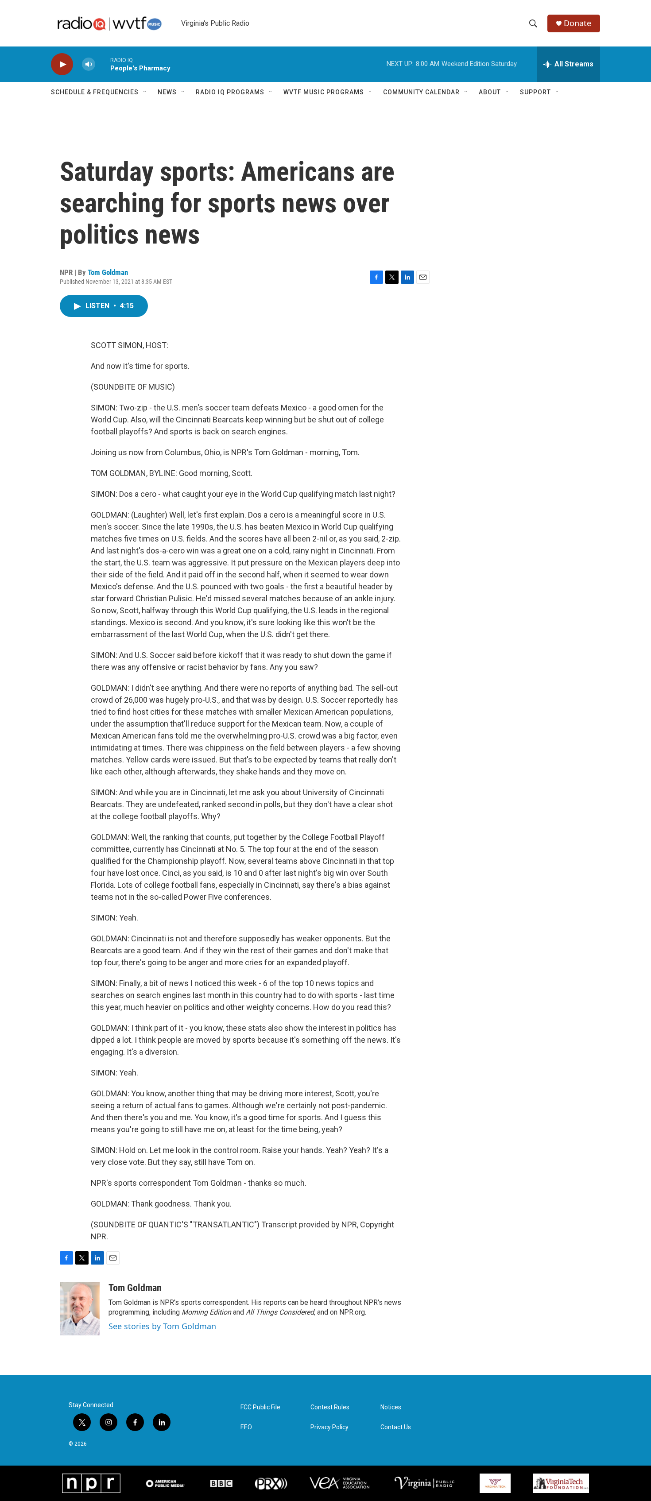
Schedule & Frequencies (95, 92)
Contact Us (395, 1427)
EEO (246, 1427)
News (167, 92)
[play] (62, 64)
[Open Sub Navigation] (145, 92)
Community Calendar (421, 92)
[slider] (102, 64)
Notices (390, 1407)
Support (535, 92)
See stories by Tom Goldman (162, 1326)
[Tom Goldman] (80, 1308)
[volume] (88, 64)
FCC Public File (260, 1407)
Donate (577, 23)
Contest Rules (329, 1407)
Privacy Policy (329, 1427)
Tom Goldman (108, 272)
